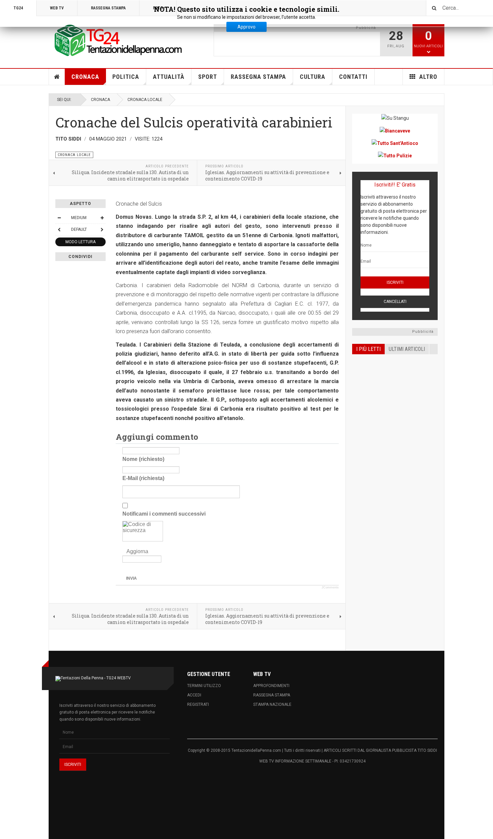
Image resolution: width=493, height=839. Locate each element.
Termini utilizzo (204, 685)
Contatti (353, 76)
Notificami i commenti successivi (164, 513)
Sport (207, 76)
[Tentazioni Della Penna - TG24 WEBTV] (116, 41)
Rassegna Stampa (258, 76)
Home (57, 77)
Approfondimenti (271, 685)
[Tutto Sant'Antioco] (395, 143)
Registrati (198, 704)
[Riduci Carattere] (59, 217)
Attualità (168, 76)
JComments (330, 587)
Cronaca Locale (144, 99)
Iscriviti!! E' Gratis (395, 184)
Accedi (194, 695)
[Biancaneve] (395, 130)
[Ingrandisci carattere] (102, 217)
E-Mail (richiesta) (143, 478)
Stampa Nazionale (272, 704)
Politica (125, 76)
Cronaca (85, 76)
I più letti (368, 349)
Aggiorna (137, 551)
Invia (131, 578)
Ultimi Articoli (407, 349)
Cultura (312, 76)
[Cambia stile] (59, 229)
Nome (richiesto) (143, 459)
